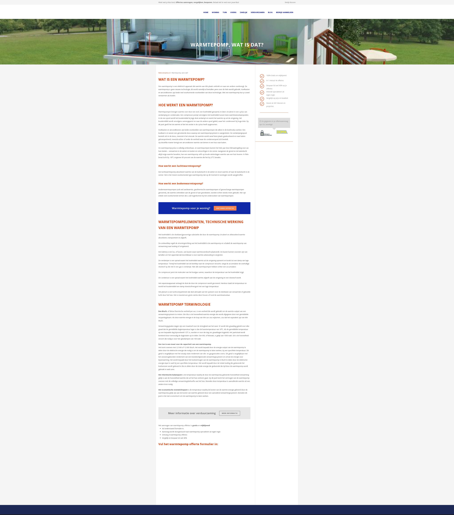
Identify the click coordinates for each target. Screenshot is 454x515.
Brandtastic (202, 512)
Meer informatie (230, 407)
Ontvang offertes (225, 202)
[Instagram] (283, 512)
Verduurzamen (257, 12)
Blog (270, 12)
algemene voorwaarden (218, 512)
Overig (233, 12)
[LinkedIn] (288, 512)
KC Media (191, 512)
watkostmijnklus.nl (176, 512)
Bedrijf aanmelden (284, 12)
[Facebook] (279, 512)
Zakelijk (243, 12)
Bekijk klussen (290, 2)
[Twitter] (293, 512)
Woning (215, 12)
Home (205, 12)
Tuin (225, 12)
